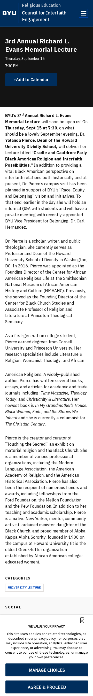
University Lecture (24, 587)
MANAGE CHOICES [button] (47, 670)
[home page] (9, 13)
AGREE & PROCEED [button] (47, 687)
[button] (82, 620)
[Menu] (83, 13)
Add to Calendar (32, 79)
